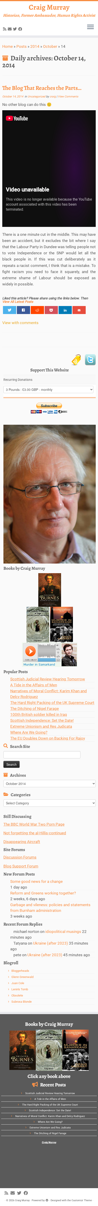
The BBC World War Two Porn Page (33, 824)
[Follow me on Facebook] (20, 29)
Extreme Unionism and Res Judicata (41, 726)
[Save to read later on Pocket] (51, 310)
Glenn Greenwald (22, 977)
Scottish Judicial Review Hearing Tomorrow (47, 679)
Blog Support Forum (20, 866)
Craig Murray (49, 7)
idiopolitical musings (63, 931)
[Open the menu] (90, 27)
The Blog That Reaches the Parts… (41, 88)
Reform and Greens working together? (43, 893)
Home (7, 46)
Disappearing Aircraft (21, 841)
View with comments (20, 322)
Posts (21, 46)
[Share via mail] (79, 310)
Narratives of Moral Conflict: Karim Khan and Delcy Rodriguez (50, 1116)
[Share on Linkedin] (65, 310)
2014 (34, 46)
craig (53, 96)
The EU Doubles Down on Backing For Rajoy (47, 738)
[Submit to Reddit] (37, 310)
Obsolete (17, 995)
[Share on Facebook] (23, 310)
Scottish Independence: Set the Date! (42, 720)
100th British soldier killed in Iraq (38, 714)
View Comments (68, 96)
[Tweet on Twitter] (9, 310)
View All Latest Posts (17, 302)
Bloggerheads (20, 970)
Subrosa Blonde (21, 1001)
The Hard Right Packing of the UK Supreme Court (52, 702)
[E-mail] (10, 29)
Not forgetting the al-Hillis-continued (34, 833)
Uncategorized (37, 96)
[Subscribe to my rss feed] (5, 29)
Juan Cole (17, 983)
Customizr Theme (82, 1200)
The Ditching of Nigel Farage (34, 708)
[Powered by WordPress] (47, 1199)
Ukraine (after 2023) (50, 943)
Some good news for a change (36, 881)
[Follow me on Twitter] (15, 29)
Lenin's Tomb (19, 989)
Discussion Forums (19, 857)
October (50, 46)
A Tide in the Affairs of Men (33, 685)
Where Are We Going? (28, 732)
